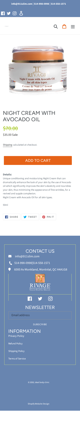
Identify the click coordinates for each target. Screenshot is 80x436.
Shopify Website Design (38, 403)
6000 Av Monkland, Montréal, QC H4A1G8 (40, 269)
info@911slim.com (21, 4)
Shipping (7, 145)
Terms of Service (17, 358)
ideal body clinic (42, 382)
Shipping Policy (16, 351)
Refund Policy (15, 343)
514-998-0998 (41, 4)
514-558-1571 (58, 4)
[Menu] (73, 26)
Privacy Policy (16, 336)
